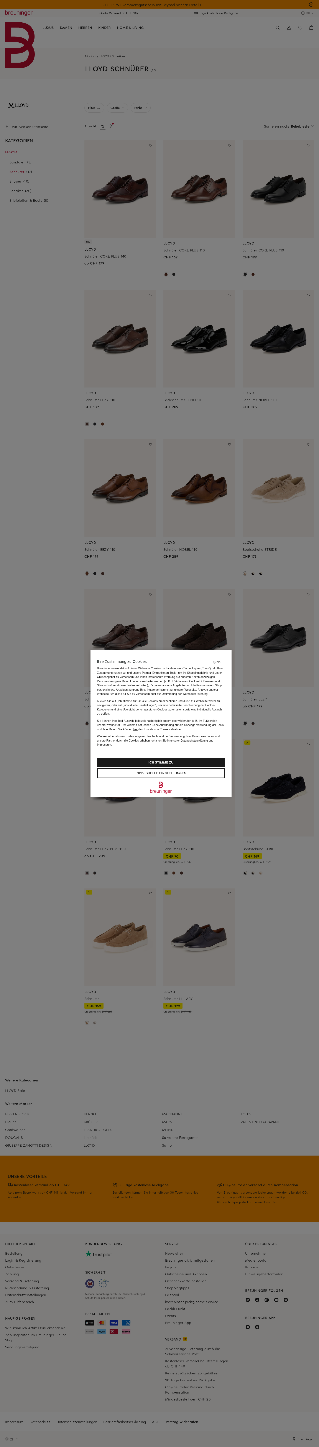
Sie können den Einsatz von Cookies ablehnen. (150, 729)
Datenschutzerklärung (194, 740)
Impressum (104, 744)
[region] (161, 723)
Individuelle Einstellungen (161, 773)
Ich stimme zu (160, 762)
